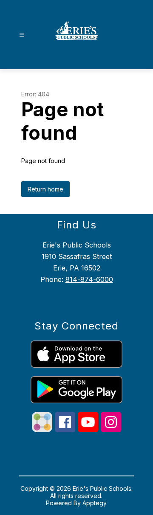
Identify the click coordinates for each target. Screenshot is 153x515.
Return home (45, 189)
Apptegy (94, 503)
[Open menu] (22, 35)
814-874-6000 (89, 279)
